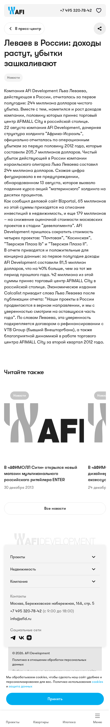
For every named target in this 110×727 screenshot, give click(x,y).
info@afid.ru (20, 618)
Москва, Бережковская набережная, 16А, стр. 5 (52, 603)
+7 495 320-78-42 (26, 611)
